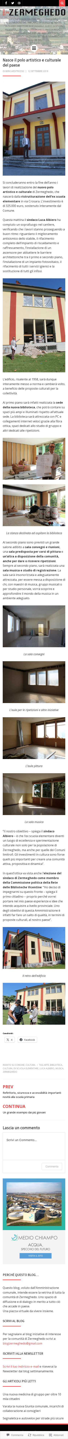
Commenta (52, 1166)
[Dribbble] (19, 3)
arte (46, 1064)
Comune (19, 1064)
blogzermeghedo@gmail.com (22, 1343)
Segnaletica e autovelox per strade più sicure (33, 1418)
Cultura (30, 1064)
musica (59, 1068)
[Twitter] (12, 3)
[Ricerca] (62, 3)
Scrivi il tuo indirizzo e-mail (21, 1366)
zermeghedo (10, 1071)
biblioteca (56, 1064)
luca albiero (47, 1068)
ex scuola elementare (26, 1068)
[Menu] (34, 48)
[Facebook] (6, 3)
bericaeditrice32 (14, 71)
